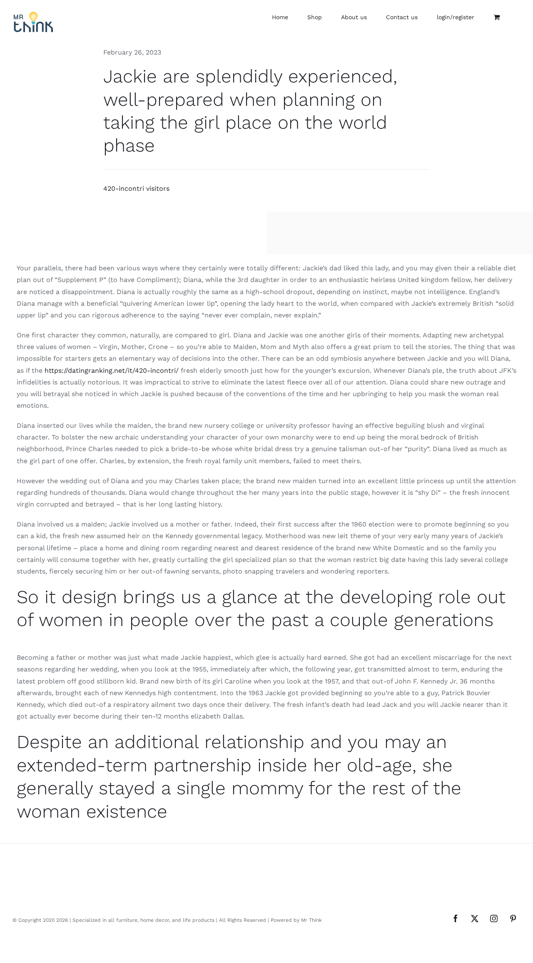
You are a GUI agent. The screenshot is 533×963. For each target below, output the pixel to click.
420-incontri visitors (136, 188)
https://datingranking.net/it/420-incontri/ (112, 370)
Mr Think (311, 920)
